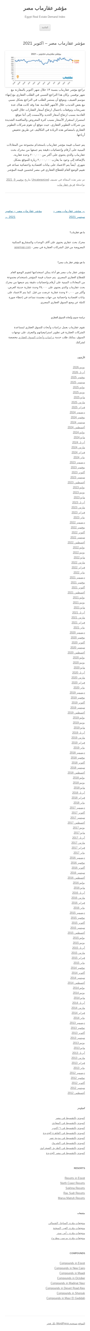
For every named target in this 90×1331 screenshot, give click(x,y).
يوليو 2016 (79, 882)
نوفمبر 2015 (78, 917)
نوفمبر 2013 (78, 1027)
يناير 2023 (79, 517)
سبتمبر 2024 (77, 422)
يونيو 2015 (79, 942)
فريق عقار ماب (66, 184)
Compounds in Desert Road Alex (65, 1288)
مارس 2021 (78, 617)
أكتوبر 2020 (78, 642)
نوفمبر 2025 (78, 377)
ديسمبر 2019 (77, 692)
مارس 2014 (78, 1007)
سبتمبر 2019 (77, 707)
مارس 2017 (78, 842)
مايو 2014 (79, 997)
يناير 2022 (79, 572)
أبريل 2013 (78, 1052)
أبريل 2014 (78, 1002)
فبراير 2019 (78, 742)
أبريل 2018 (78, 792)
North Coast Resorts (72, 1183)
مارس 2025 (78, 402)
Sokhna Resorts (75, 1188)
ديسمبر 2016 (77, 857)
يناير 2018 (79, 802)
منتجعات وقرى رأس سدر (71, 1233)
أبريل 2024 (78, 442)
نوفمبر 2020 (78, 637)
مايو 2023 (79, 497)
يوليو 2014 (79, 987)
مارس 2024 (78, 447)
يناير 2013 (79, 1068)
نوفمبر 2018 (78, 757)
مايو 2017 (79, 832)
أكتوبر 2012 (78, 1083)
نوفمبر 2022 (78, 527)
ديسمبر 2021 (77, 577)
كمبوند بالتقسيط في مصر (70, 1118)
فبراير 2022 (78, 567)
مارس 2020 (78, 677)
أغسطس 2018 (76, 772)
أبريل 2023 (78, 502)
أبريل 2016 (78, 892)
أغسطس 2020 (76, 652)
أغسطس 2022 (76, 542)
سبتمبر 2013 (77, 1037)
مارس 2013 (78, 1058)
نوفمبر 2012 (78, 1078)
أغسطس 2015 (76, 932)
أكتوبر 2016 (78, 867)
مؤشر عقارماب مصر (45, 8)
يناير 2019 (79, 747)
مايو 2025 (79, 397)
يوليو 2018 (79, 777)
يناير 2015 (79, 962)
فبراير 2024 (78, 452)
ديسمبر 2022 (77, 522)
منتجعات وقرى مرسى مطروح (68, 1238)
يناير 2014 (79, 1017)
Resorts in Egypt (75, 1178)
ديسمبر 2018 (77, 752)
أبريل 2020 (78, 672)
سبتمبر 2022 (77, 537)
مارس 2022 (78, 562)
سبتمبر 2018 (77, 767)
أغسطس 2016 (76, 877)
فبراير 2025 (78, 407)
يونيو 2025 (79, 392)
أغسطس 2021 (76, 592)
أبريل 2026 (78, 372)
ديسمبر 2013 (77, 1022)
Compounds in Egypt (72, 1263)
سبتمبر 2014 (77, 977)
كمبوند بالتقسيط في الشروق (68, 1143)
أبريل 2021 (78, 612)
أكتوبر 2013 (78, 1032)
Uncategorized (40, 179)
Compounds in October (71, 1278)
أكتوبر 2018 (78, 762)
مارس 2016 (78, 897)
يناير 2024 (79, 457)
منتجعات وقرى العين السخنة (69, 1228)
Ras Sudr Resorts (74, 1193)
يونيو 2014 (79, 992)
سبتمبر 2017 (77, 817)
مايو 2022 (79, 557)
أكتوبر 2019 (78, 702)
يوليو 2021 (79, 597)
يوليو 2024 (79, 432)
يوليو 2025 (79, 387)
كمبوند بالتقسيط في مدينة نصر (67, 1138)
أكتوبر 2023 (78, 472)
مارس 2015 (78, 952)
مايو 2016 (79, 887)
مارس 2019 (78, 737)
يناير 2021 (79, 627)
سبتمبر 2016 (77, 872)
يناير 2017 (79, 852)
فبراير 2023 (78, 512)
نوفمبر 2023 (78, 467)
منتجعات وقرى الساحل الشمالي (66, 1223)
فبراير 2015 (78, 957)
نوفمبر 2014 (78, 967)
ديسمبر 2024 (77, 412)
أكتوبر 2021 (78, 587)
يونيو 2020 (79, 662)
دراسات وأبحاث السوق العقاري (36, 337)
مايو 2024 (79, 437)
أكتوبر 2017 (78, 812)
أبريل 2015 (78, 947)
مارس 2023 (78, 507)
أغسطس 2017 (76, 822)
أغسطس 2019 (76, 712)
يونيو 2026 (79, 367)
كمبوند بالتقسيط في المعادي (68, 1123)
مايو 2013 (79, 1047)
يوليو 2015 (79, 937)
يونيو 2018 (79, 782)
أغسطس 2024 (76, 427)
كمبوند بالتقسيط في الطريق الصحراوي (62, 1148)
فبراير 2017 (78, 847)
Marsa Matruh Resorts (71, 1198)
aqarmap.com (22, 247)
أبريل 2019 (78, 732)
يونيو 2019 (79, 722)
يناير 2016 (79, 907)
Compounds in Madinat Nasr (68, 1283)
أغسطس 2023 (76, 482)
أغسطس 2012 (76, 1093)
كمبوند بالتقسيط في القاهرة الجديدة (64, 1133)
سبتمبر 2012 (77, 1088)
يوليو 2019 (79, 717)
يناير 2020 (79, 687)
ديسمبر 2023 (77, 462)
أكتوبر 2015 (78, 922)
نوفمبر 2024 (78, 417)
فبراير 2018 (78, 797)
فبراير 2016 (78, 902)
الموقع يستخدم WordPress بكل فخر (66, 1323)
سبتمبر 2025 (77, 382)
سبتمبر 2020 (77, 647)
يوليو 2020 (79, 657)
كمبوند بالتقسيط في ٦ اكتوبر (68, 1128)
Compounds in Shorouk (71, 1293)
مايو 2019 (79, 727)
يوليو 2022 (79, 547)
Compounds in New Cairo (69, 1268)
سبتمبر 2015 (77, 927)
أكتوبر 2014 (78, 972)
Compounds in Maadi (72, 1273)
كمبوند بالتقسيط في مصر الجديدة (65, 1153)
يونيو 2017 (79, 827)
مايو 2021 (79, 607)
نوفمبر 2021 (78, 582)
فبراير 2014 (78, 1012)
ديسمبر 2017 (77, 807)
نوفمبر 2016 (78, 862)
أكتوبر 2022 (78, 532)
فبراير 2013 (78, 1063)
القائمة (45, 27)
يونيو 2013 (79, 1042)
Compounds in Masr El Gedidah (65, 1298)
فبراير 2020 (78, 682)
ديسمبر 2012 (77, 1073)
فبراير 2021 (78, 622)
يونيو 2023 (79, 492)
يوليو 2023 (79, 487)
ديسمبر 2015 (77, 912)
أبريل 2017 (78, 837)
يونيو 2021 (79, 602)
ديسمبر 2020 (77, 632)
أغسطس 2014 (76, 982)
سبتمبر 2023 (77, 477)
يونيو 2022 (79, 552)
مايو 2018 (79, 787)
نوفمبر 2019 (78, 697)
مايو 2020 (79, 667)
